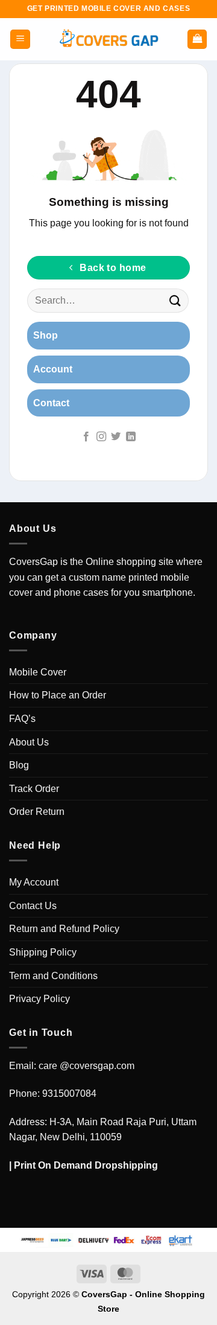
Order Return (36, 811)
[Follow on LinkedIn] (131, 437)
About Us (29, 742)
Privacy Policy (39, 999)
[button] (20, 39)
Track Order (34, 789)
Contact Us (33, 906)
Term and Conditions (53, 976)
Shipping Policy (43, 952)
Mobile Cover (37, 672)
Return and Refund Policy (64, 929)
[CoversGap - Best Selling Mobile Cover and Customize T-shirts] (108, 39)
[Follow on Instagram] (101, 437)
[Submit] (175, 301)
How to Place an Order (57, 695)
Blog (19, 765)
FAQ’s (22, 719)
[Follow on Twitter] (116, 437)
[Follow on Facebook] (86, 437)
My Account (33, 882)
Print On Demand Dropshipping (86, 1165)
